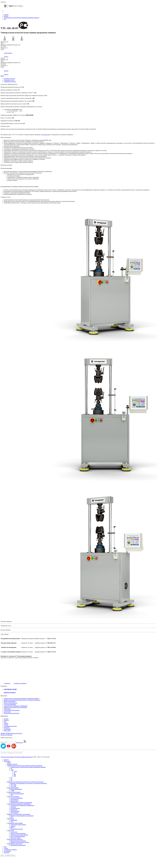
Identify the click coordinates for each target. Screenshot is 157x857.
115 (11, 780)
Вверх (2, 76)
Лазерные (13, 807)
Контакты (6, 727)
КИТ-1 (12, 827)
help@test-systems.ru (10, 692)
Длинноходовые (15, 811)
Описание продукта (9, 78)
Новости (6, 720)
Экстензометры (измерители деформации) (16, 706)
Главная (6, 14)
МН (15, 774)
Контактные (13, 810)
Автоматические (15, 808)
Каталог (6, 16)
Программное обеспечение (14, 843)
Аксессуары (7, 711)
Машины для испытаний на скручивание (15, 707)
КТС (11, 817)
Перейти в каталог (12, 764)
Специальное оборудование (11, 710)
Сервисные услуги (9, 80)
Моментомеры (14, 801)
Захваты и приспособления (18, 833)
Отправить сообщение (20, 683)
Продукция (7, 761)
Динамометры (14, 799)
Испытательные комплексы (11, 713)
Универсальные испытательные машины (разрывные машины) (21, 17)
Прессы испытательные (10, 703)
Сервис (6, 724)
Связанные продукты (10, 81)
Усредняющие (14, 812)
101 (5, 19)
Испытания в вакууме (16, 829)
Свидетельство (45, 134)
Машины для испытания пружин (19, 842)
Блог (5, 721)
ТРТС (12, 821)
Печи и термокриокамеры (17, 836)
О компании (7, 729)
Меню (9, 762)
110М (11, 770)
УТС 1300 (13, 786)
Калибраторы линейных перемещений (21, 802)
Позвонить (7, 683)
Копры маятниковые (9, 701)
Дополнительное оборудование (19, 835)
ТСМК (12, 790)
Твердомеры (7, 708)
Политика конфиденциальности (24, 757)
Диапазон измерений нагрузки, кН (10, 45)
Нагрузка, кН (4, 41)
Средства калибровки (10, 704)
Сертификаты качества (10, 726)
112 (11, 779)
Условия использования (7, 757)
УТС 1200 (13, 784)
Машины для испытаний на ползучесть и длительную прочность (22, 700)
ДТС (11, 795)
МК (15, 776)
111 (11, 777)
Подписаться (19, 742)
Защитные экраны (15, 837)
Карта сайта (7, 730)
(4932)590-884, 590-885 (10, 689)
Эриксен (12, 826)
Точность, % (4, 48)
